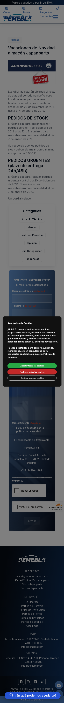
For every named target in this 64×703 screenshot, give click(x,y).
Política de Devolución (32, 609)
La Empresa (32, 601)
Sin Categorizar (32, 251)
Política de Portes (32, 613)
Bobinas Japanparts (32, 588)
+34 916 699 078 (32, 643)
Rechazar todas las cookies (32, 372)
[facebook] (7, 8)
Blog (16, 17)
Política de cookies (32, 621)
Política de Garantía (32, 605)
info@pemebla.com (32, 646)
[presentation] (29, 491)
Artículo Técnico (32, 219)
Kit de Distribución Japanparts (32, 580)
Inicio (6, 17)
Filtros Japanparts (32, 584)
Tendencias (32, 258)
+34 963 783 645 (32, 661)
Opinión (32, 243)
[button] (33, 695)
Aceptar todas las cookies (32, 365)
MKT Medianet (47, 691)
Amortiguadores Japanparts (32, 576)
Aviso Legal (32, 625)
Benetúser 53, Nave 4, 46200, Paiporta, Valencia (32, 658)
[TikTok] (58, 8)
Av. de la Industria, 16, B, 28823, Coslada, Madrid (32, 639)
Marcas (32, 227)
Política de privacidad (32, 617)
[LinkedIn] (41, 8)
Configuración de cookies (32, 378)
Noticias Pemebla (32, 235)
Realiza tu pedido (32, 699)
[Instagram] (24, 8)
